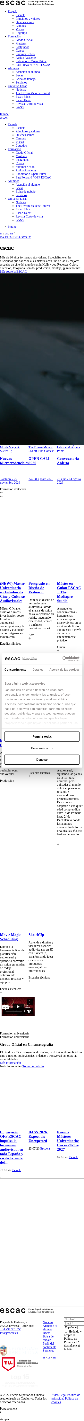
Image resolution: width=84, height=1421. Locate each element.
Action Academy (26, 57)
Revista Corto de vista (29, 103)
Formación (14, 36)
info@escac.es (9, 1333)
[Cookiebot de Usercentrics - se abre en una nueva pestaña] (62, 658)
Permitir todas (42, 736)
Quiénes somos (25, 22)
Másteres (21, 43)
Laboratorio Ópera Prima (31, 61)
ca (4, 117)
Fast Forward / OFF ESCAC (33, 64)
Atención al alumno (28, 71)
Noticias (21, 89)
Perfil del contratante (49, 1345)
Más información (10, 1062)
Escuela (12, 11)
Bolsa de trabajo (26, 79)
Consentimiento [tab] (15, 669)
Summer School (25, 54)
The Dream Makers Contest (33, 93)
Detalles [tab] (38, 669)
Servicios (21, 82)
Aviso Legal (58, 1395)
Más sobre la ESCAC (13, 271)
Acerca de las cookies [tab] (64, 669)
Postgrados (22, 47)
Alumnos (13, 68)
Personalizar (39, 748)
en (6, 117)
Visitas (20, 29)
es (1, 117)
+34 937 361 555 (10, 1329)
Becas (19, 75)
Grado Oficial (24, 40)
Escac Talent (23, 100)
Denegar (42, 759)
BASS (20, 107)
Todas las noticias (33, 1066)
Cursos (20, 50)
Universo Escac (17, 86)
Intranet (4, 114)
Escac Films (23, 96)
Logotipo (21, 32)
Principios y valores (28, 18)
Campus (21, 25)
